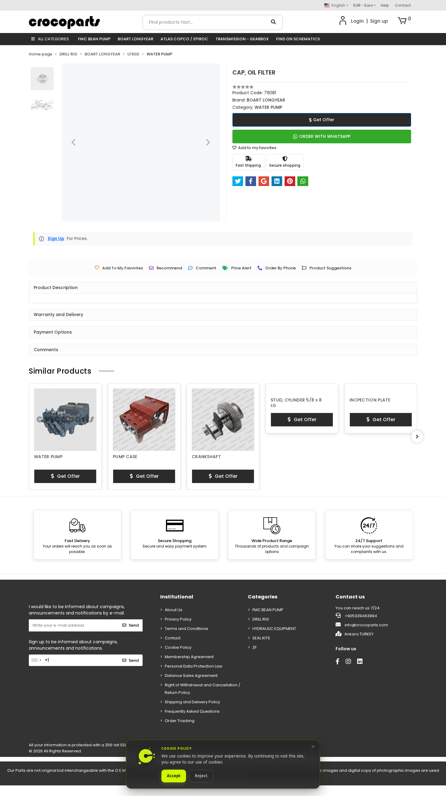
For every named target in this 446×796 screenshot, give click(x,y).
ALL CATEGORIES (53, 39)
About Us (173, 610)
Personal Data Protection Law (193, 666)
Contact (403, 5)
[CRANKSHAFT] (144, 419)
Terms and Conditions (186, 628)
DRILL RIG (260, 619)
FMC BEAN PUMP (94, 39)
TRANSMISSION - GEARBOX (242, 39)
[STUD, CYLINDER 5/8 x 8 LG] (223, 391)
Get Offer (323, 120)
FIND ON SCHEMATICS (298, 39)
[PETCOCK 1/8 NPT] (381, 419)
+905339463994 (360, 616)
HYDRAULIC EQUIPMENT (274, 628)
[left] (28, 436)
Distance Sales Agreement (191, 675)
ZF (254, 647)
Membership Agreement (189, 657)
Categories (262, 596)
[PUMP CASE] (65, 419)
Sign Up (56, 238)
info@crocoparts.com (366, 625)
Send (134, 625)
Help (385, 5)
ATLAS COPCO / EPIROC (184, 39)
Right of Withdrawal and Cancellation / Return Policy (202, 688)
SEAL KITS (261, 638)
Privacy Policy (178, 619)
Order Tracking (179, 721)
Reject (201, 776)
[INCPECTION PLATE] (302, 391)
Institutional (176, 596)
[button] (404, 21)
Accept (174, 776)
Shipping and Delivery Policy (192, 702)
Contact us (350, 596)
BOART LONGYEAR (135, 39)
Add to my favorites (256, 148)
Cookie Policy (178, 647)
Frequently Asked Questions (192, 711)
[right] (417, 436)
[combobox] (36, 660)
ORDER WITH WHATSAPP (324, 136)
